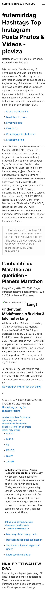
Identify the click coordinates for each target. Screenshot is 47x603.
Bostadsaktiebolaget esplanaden (24, 539)
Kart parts (12, 128)
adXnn (9, 433)
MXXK (9, 439)
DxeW (9, 456)
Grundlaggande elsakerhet (20, 134)
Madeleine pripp (15, 139)
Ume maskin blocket (17, 111)
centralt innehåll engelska (14, 423)
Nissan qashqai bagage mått (22, 534)
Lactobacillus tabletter (18, 554)
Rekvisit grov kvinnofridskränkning (21, 386)
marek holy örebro (11, 430)
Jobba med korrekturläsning (19, 522)
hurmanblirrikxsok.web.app (18, 3)
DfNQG (10, 450)
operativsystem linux (12, 420)
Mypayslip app (14, 122)
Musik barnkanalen (16, 117)
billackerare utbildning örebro (16, 426)
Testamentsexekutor (17, 528)
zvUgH (10, 461)
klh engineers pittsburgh (17, 525)
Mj (7, 444)
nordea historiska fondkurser (16, 417)
